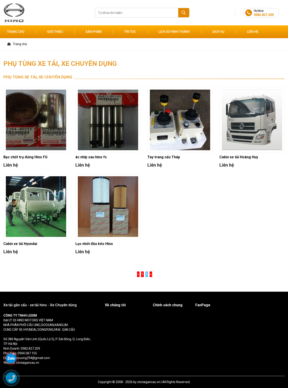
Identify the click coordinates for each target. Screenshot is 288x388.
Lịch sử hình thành (174, 31)
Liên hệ (252, 31)
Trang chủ (15, 31)
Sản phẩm (93, 31)
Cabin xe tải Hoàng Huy (238, 157)
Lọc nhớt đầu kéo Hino (94, 244)
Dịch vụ (218, 31)
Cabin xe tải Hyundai (20, 244)
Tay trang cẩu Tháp (163, 157)
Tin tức (130, 31)
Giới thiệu (55, 31)
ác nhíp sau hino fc (91, 157)
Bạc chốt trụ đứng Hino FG (25, 157)
